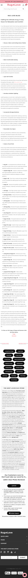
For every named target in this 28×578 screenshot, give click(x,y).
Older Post (5, 343)
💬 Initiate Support (14, 513)
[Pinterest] (8, 552)
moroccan (4, 397)
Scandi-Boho (10, 395)
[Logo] (14, 5)
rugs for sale (22, 415)
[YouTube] (11, 552)
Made (17, 568)
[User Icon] (23, 5)
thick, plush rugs (18, 82)
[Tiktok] (15, 552)
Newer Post (22, 343)
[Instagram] (4, 552)
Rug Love (13, 390)
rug (6, 394)
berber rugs (11, 397)
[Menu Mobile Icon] (2, 5)
